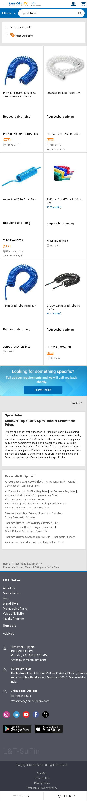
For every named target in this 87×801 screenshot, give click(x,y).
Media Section (12, 593)
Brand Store (10, 603)
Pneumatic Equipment (20, 476)
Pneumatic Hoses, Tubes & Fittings (23, 523)
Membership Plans (15, 608)
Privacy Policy (42, 783)
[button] (83, 3)
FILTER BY (68, 796)
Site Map (42, 773)
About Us (9, 588)
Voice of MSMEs (13, 613)
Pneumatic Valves (14, 542)
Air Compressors (14, 481)
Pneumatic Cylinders (16, 513)
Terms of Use (42, 778)
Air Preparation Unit (15, 491)
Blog (6, 598)
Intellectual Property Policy (42, 787)
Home (6, 563)
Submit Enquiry (43, 390)
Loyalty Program (13, 618)
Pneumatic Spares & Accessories (23, 536)
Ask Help (8, 633)
